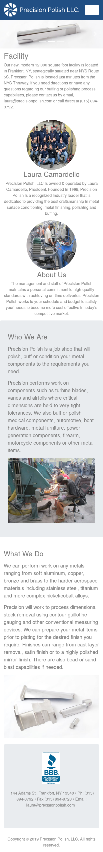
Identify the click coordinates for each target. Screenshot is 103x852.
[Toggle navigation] (92, 10)
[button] (8, 34)
